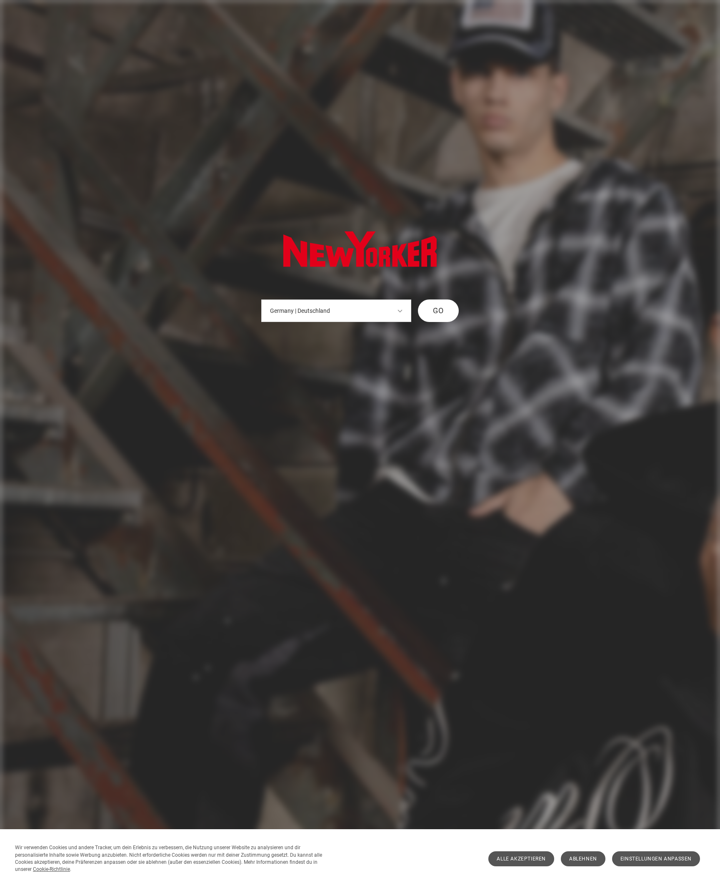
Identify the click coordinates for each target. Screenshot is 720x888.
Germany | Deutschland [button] (300, 310)
